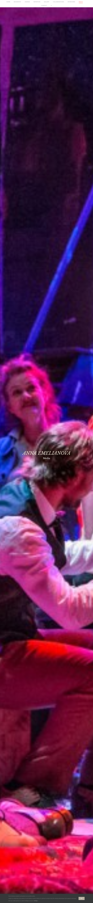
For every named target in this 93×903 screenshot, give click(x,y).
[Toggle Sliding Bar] (82, 2)
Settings (36, 900)
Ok (81, 898)
